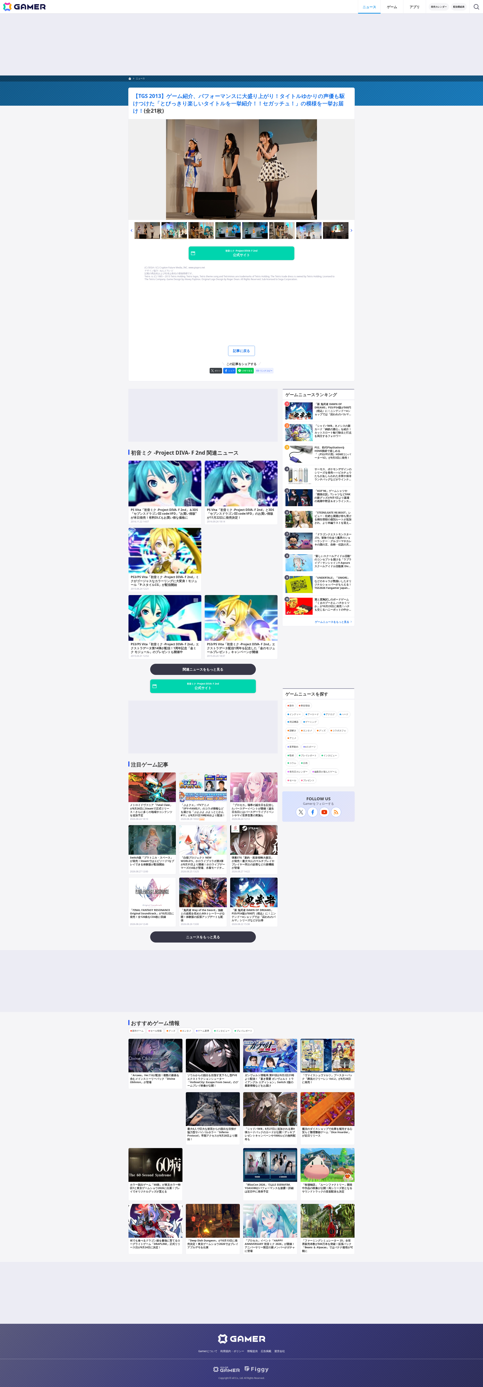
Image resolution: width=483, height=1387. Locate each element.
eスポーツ (310, 746)
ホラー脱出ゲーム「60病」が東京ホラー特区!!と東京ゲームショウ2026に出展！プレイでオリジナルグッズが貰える (155, 1188)
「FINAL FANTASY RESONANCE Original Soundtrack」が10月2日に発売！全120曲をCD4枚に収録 (152, 913)
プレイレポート (309, 755)
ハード (344, 714)
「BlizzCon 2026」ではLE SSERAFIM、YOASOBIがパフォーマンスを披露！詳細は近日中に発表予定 (269, 1188)
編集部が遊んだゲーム (325, 771)
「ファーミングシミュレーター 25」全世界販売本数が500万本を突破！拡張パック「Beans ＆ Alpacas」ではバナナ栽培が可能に (327, 1246)
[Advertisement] (241, 44)
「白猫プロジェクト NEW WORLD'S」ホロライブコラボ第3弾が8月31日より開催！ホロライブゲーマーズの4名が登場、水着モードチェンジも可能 (203, 864)
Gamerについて (207, 1351)
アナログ (330, 714)
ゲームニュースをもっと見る (332, 622)
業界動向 (293, 746)
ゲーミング (311, 721)
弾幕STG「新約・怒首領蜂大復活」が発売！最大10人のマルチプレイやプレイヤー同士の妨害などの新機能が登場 (253, 863)
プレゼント (308, 780)
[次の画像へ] (241, 169)
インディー (295, 714)
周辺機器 (293, 721)
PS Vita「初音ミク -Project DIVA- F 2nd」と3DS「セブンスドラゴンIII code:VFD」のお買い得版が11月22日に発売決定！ (240, 514)
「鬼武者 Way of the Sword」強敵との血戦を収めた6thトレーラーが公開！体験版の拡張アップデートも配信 (203, 915)
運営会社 (279, 1351)
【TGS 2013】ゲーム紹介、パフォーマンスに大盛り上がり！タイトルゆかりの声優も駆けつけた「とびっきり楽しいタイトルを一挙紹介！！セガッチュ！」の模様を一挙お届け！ (239, 103)
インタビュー (330, 755)
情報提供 (252, 1351)
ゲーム (392, 7)
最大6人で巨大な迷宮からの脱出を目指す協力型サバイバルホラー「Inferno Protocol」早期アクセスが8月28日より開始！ (212, 1134)
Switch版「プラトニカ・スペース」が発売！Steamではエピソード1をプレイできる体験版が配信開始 (152, 861)
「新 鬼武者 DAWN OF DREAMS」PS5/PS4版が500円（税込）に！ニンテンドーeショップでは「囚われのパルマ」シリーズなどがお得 (254, 915)
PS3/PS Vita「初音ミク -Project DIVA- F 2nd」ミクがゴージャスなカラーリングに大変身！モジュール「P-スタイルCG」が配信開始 (165, 581)
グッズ (322, 730)
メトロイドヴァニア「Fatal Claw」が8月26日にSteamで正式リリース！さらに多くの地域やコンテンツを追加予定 (151, 810)
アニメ (292, 738)
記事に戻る (241, 350)
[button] (131, 230)
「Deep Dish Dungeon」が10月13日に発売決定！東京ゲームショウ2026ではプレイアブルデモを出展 (212, 1244)
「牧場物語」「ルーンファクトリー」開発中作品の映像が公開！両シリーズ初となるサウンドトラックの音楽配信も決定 (327, 1188)
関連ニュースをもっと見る (203, 669)
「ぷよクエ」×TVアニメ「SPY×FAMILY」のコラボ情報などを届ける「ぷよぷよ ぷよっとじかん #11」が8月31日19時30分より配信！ (203, 810)
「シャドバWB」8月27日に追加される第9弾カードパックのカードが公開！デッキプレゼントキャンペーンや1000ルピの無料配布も (270, 1134)
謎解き (292, 730)
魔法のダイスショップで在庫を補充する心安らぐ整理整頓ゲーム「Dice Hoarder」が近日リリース (327, 1132)
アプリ (415, 7)
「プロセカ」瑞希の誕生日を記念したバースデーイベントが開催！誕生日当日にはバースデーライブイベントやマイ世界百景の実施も (253, 810)
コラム (292, 763)
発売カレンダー (439, 6)
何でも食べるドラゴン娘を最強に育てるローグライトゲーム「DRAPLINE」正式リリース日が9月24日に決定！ (155, 1244)
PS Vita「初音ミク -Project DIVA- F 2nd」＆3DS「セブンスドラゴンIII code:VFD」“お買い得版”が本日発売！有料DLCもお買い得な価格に (164, 514)
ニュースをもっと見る (203, 937)
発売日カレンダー (298, 771)
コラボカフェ (339, 730)
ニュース (369, 7)
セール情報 (156, 1030)
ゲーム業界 (203, 1030)
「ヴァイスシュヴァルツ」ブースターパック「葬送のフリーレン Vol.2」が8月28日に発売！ (327, 1078)
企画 (305, 763)
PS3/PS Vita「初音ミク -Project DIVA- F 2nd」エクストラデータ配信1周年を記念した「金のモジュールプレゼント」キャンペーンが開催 (241, 648)
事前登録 (305, 705)
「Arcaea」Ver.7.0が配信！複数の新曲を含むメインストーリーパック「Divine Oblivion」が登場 (154, 1078)
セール (292, 780)
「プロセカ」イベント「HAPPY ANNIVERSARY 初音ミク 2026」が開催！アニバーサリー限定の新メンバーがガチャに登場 (270, 1246)
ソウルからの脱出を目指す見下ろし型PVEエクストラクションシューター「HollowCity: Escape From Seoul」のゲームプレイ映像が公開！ (212, 1080)
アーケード (313, 714)
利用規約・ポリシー (232, 1351)
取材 (291, 755)
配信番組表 (459, 6)
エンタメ (307, 730)
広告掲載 (266, 1351)
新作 (291, 705)
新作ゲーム (138, 1030)
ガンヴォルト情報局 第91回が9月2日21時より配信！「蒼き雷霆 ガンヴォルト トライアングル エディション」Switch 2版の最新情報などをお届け (269, 1080)
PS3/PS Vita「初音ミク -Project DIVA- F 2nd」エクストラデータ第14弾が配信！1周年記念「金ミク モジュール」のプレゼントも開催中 (165, 648)
